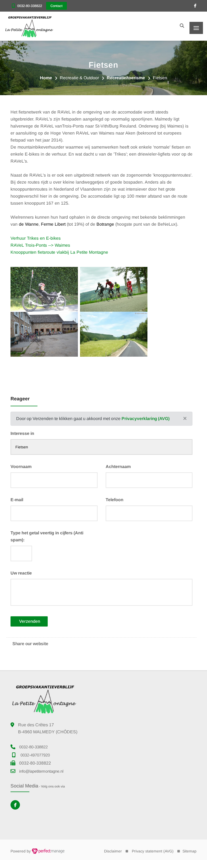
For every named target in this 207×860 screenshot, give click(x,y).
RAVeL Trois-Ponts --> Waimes (40, 245)
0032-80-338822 (29, 6)
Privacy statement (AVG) (153, 851)
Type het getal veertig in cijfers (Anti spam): (47, 536)
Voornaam (21, 466)
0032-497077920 (35, 755)
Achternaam (118, 466)
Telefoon (114, 499)
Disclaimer (113, 851)
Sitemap (189, 851)
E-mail (17, 499)
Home (46, 77)
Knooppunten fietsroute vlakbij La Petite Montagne (59, 252)
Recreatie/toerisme (126, 77)
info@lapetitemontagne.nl (41, 771)
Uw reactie (21, 573)
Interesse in (22, 433)
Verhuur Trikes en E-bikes (36, 238)
